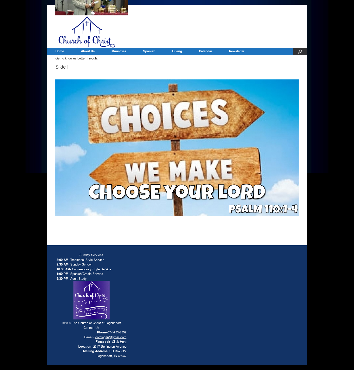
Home (59, 51)
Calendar (205, 51)
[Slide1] (177, 215)
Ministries (118, 51)
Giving (177, 51)
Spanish (149, 51)
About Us (88, 51)
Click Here (119, 341)
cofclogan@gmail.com (110, 337)
